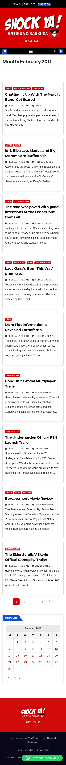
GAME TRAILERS (12, 375)
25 (40, 662)
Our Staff (29, 750)
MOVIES (9, 145)
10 (33, 649)
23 (25, 662)
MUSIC (8, 89)
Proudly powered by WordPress (23, 738)
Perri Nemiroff (44, 505)
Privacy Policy (42, 750)
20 (56, 655)
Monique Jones (44, 162)
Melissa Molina (44, 336)
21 (9, 662)
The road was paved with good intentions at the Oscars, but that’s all (32, 212)
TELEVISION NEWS (21, 201)
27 (56, 662)
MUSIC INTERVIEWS (22, 89)
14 (9, 655)
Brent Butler (43, 392)
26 (48, 662)
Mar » (17, 678)
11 (40, 649)
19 (48, 655)
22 (17, 662)
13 (56, 649)
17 (33, 655)
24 (33, 662)
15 (17, 655)
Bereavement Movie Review (29, 498)
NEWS (17, 145)
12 (48, 649)
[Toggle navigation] (30, 51)
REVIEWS (27, 493)
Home (19, 750)
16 (25, 655)
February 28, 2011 (19, 106)
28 (9, 668)
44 (41, 601)
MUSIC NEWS (38, 89)
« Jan (9, 678)
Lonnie (39, 106)
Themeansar (32, 742)
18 (40, 655)
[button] (55, 51)
